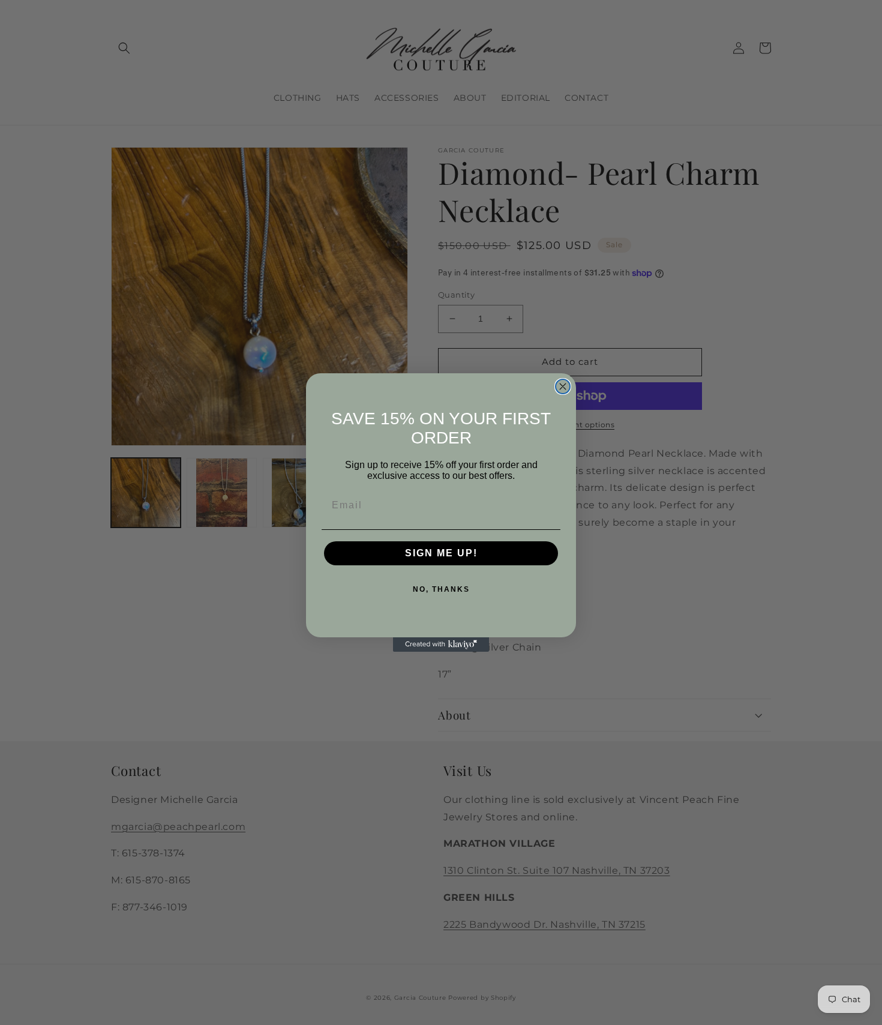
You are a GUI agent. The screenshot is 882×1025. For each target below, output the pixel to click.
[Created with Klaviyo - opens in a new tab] (441, 644)
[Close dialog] (563, 386)
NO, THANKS (441, 589)
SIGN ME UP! (441, 553)
